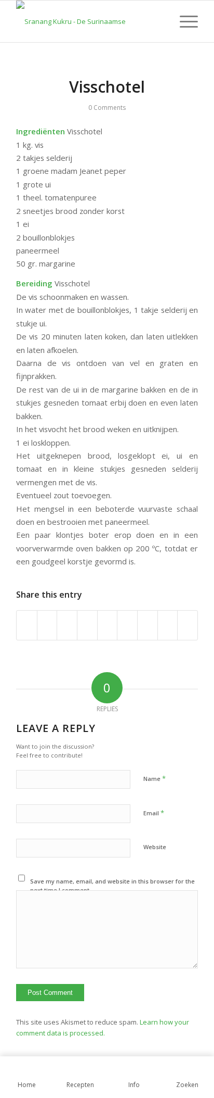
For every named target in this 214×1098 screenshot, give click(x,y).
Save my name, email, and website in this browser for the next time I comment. (112, 885)
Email (153, 812)
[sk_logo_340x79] (89, 21)
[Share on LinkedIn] (107, 625)
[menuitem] (183, 21)
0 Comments (107, 107)
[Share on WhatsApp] (67, 625)
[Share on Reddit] (168, 625)
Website (154, 847)
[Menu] (183, 21)
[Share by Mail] (187, 625)
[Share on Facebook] (27, 625)
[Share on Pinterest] (87, 625)
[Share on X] (47, 625)
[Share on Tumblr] (127, 625)
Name (154, 778)
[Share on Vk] (147, 625)
